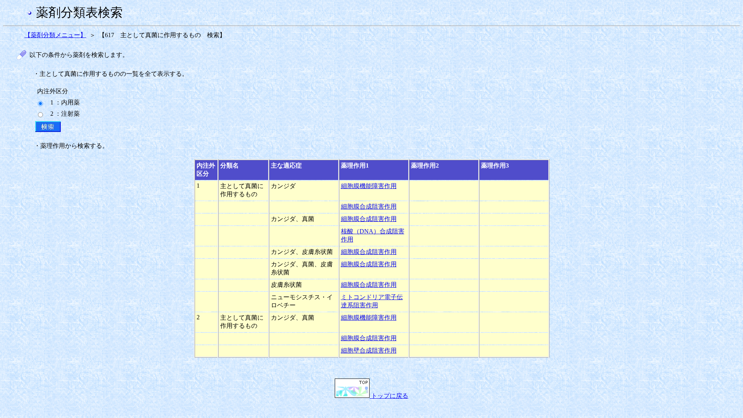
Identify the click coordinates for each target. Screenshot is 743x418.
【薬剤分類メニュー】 (55, 35)
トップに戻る (389, 395)
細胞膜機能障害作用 (369, 186)
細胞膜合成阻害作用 (369, 206)
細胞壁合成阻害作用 (369, 350)
